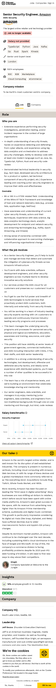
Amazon (45, 14)
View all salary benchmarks (16, 443)
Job (22, 105)
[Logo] (9, 3)
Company (36, 105)
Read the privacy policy (11, 677)
